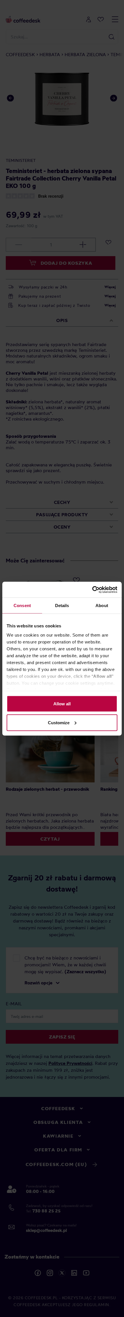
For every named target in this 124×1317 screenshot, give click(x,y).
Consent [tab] (22, 605)
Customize (58, 722)
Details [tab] (62, 605)
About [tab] (101, 605)
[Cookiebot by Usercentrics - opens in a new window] (92, 589)
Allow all (62, 703)
